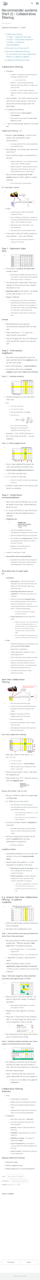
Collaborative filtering (14, 34)
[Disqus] (20, 1224)
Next (29, 1262)
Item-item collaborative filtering (18, 51)
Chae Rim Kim (22, 1276)
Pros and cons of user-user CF (17, 48)
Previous (10, 1262)
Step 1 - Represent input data (20, 37)
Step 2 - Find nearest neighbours (21, 40)
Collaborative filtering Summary (18, 60)
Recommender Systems (15, 1176)
